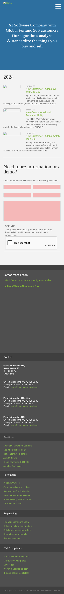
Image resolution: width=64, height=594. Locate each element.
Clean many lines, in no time (16, 487)
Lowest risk (8, 565)
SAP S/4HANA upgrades (14, 561)
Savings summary (11, 538)
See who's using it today (14, 450)
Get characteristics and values (17, 530)
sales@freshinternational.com (24, 387)
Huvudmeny (58, 6)
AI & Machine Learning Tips (16, 557)
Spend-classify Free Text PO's (17, 499)
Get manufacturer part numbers (17, 526)
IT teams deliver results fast (16, 573)
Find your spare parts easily (16, 522)
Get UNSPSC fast (11, 483)
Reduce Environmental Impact (17, 495)
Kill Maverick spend (12, 503)
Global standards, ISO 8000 (16, 462)
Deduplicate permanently (15, 534)
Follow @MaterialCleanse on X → (21, 286)
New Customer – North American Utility (38, 114)
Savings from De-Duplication (16, 491)
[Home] (7, 3)
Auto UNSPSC (10, 458)
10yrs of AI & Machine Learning (17, 446)
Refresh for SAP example (15, 454)
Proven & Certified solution (15, 569)
